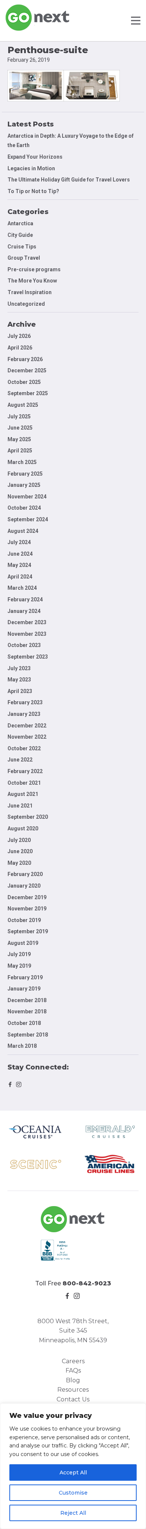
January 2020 (23, 886)
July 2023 (19, 668)
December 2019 (26, 897)
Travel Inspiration (29, 292)
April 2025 (19, 451)
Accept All (73, 1472)
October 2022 (24, 748)
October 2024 (24, 508)
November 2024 (26, 497)
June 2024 (20, 554)
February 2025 (25, 474)
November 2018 (26, 1011)
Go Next (38, 17)
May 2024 (19, 565)
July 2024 (19, 542)
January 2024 (23, 611)
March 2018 (22, 1046)
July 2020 (19, 840)
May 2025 (19, 439)
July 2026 (19, 336)
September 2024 (27, 519)
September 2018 (27, 1035)
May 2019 (19, 966)
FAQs (73, 1370)
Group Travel (23, 258)
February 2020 (25, 874)
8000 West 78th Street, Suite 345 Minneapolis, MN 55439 (73, 1331)
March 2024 (22, 588)
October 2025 (24, 382)
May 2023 (19, 680)
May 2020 (19, 863)
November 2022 (26, 737)
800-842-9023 (87, 1283)
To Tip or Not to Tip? (33, 191)
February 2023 (25, 702)
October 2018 (24, 1023)
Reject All (73, 1513)
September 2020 (27, 817)
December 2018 (26, 1000)
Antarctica (20, 223)
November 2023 (26, 634)
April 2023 (19, 691)
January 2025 (23, 485)
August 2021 (22, 794)
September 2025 (27, 393)
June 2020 (20, 851)
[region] (73, 1466)
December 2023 (26, 622)
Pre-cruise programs (34, 269)
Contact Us (73, 1399)
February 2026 (25, 359)
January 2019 (23, 989)
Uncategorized (26, 304)
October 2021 (24, 783)
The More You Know (32, 281)
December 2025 (26, 370)
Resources (73, 1389)
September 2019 (27, 931)
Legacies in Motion (31, 168)
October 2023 (24, 645)
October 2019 (24, 920)
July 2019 (19, 954)
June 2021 (20, 806)
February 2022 (25, 771)
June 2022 (20, 760)
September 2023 (27, 657)
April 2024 (19, 577)
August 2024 (22, 531)
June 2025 (20, 428)
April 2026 (19, 348)
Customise (73, 1492)
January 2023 (23, 714)
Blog (73, 1380)
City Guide (20, 235)
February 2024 (25, 599)
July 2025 (19, 416)
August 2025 (22, 405)
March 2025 (22, 462)
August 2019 (22, 943)
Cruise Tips (21, 247)
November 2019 (26, 909)
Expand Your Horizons (35, 157)
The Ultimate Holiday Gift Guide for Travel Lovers (68, 180)
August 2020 (22, 828)
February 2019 (25, 977)
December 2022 (26, 726)
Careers (73, 1361)
